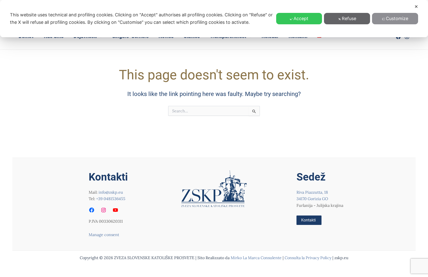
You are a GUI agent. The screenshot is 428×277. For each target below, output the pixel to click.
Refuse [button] (349, 18)
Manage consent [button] (104, 234)
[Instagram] (104, 210)
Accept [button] (301, 18)
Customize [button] (397, 18)
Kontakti (308, 220)
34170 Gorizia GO (312, 198)
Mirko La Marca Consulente (256, 257)
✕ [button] (416, 6)
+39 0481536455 (110, 198)
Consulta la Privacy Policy (308, 257)
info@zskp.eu (111, 192)
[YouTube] (115, 210)
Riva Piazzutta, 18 (312, 192)
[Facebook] (92, 210)
